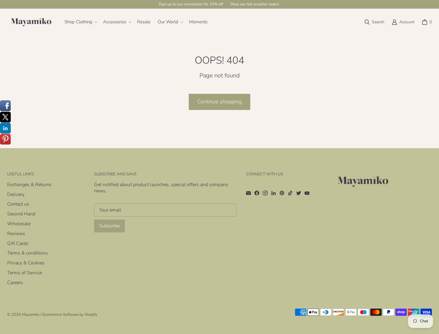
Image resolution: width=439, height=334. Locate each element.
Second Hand (21, 214)
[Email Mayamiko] (248, 193)
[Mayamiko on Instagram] (265, 193)
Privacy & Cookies (25, 263)
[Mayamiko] (31, 22)
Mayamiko (30, 314)
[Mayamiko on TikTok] (290, 193)
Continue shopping (219, 101)
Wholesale (18, 223)
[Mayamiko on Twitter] (298, 193)
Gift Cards (17, 243)
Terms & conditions (27, 253)
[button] (80, 22)
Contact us (18, 204)
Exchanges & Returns (29, 184)
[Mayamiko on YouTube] (307, 193)
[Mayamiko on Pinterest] (282, 193)
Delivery (15, 194)
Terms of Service (24, 272)
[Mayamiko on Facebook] (257, 193)
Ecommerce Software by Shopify (69, 314)
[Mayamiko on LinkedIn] (273, 193)
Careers (15, 282)
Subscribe (109, 226)
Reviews (16, 233)
